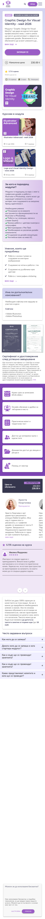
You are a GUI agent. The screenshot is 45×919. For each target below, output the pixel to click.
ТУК (34, 380)
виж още (9, 537)
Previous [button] (19, 591)
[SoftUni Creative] (7, 4)
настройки (15, 911)
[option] (19, 517)
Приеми (28, 911)
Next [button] (25, 591)
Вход (32, 4)
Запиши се (22, 52)
